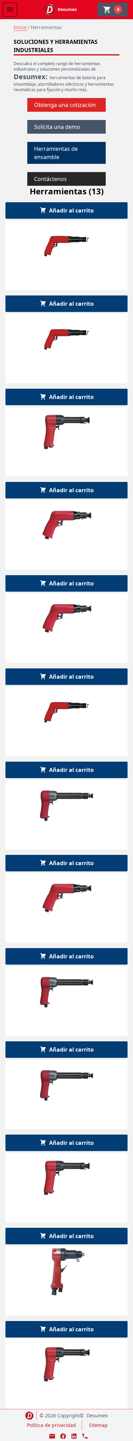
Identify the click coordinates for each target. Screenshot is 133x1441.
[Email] (52, 1436)
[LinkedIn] (74, 1436)
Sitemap (98, 1425)
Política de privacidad (51, 1425)
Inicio (21, 27)
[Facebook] (63, 1436)
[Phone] (85, 1436)
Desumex (97, 1415)
